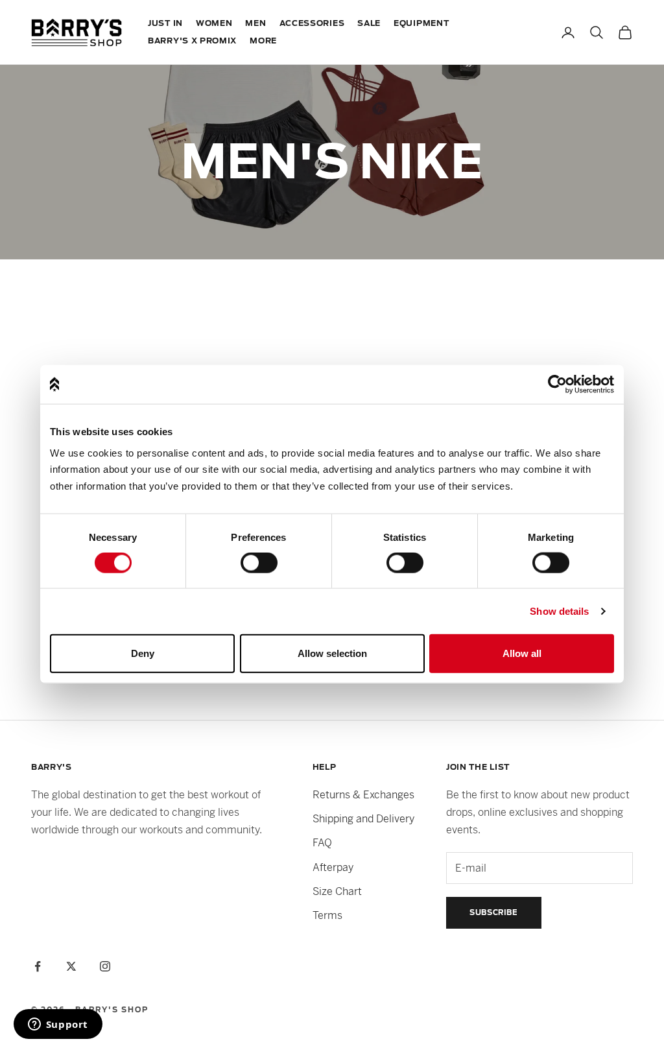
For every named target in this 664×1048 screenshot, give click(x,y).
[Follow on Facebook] (37, 966)
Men (255, 23)
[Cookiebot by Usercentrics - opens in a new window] (557, 384)
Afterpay (333, 867)
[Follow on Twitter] (71, 966)
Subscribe (493, 912)
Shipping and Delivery (363, 819)
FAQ (322, 843)
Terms (327, 915)
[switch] (259, 563)
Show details (559, 611)
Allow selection (332, 653)
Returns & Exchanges (363, 795)
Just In (165, 23)
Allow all (522, 653)
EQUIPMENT (421, 23)
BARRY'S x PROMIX (192, 41)
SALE (369, 23)
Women (214, 23)
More (263, 41)
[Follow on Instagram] (105, 966)
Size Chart (337, 891)
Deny (142, 653)
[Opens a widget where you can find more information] (57, 1025)
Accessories (312, 23)
